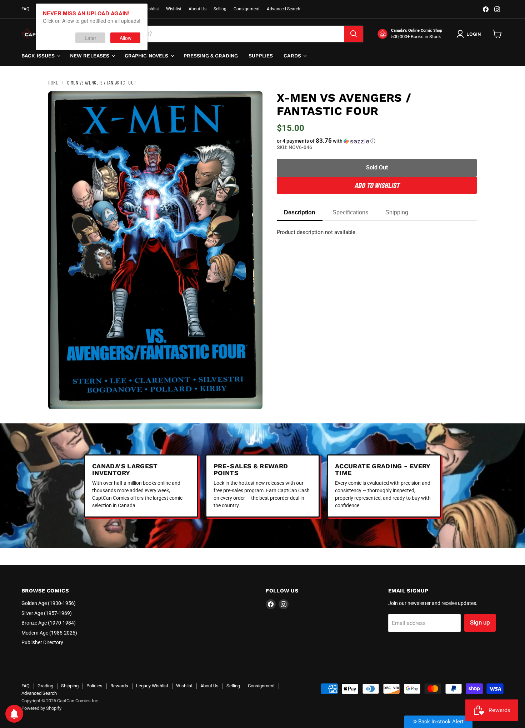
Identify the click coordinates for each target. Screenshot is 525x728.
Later (90, 37)
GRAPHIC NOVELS (147, 55)
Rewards (119, 685)
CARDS (293, 55)
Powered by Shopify (41, 708)
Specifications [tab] (350, 212)
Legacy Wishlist (152, 685)
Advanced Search (283, 8)
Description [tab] (299, 212)
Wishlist (173, 8)
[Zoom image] (251, 398)
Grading (45, 685)
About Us (197, 8)
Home (53, 83)
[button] (377, 140)
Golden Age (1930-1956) (48, 603)
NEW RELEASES (90, 55)
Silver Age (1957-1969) (46, 613)
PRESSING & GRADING (211, 55)
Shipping (70, 685)
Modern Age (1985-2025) (49, 633)
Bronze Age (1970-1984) (48, 623)
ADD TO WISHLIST (376, 185)
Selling (220, 8)
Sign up (480, 622)
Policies (94, 685)
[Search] (353, 34)
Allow (125, 37)
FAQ (25, 8)
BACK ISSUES (38, 55)
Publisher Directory (42, 642)
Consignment (247, 8)
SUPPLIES (261, 55)
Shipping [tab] (396, 212)
